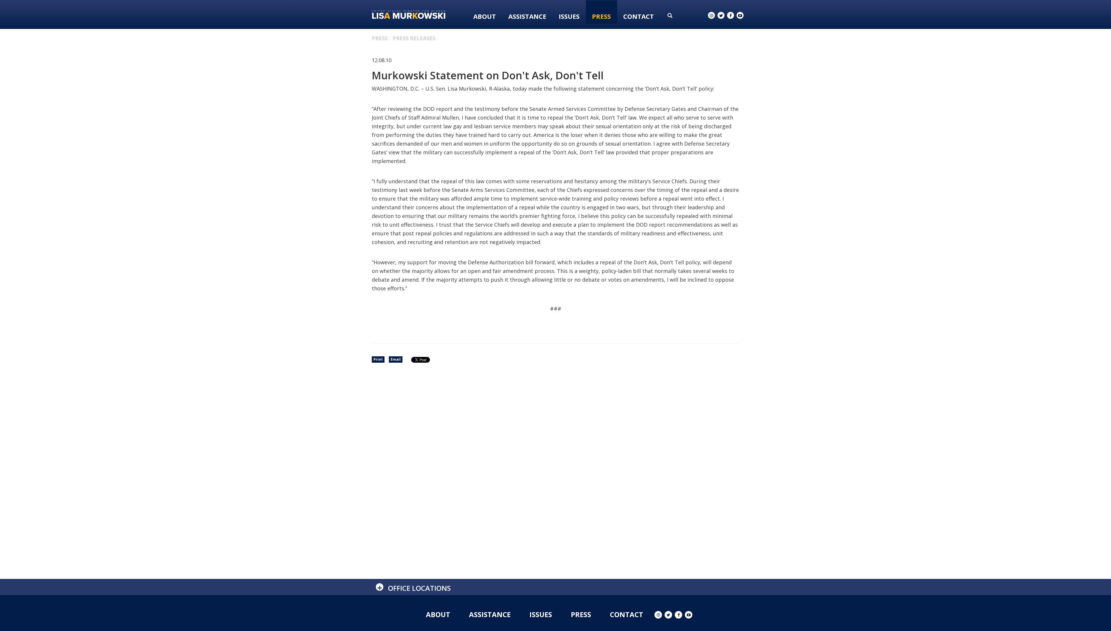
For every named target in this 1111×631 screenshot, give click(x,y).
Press (601, 16)
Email (396, 359)
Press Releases (414, 38)
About (484, 16)
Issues (569, 16)
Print (378, 359)
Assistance (527, 16)
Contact (638, 16)
